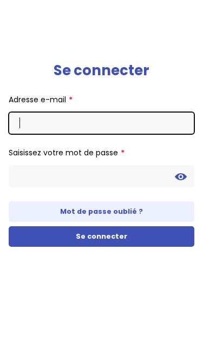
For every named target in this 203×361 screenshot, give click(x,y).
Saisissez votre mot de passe (63, 152)
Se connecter (101, 236)
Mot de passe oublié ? (101, 211)
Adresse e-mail (37, 99)
